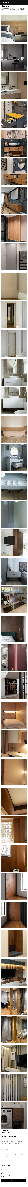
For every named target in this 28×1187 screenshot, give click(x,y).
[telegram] (10, 1136)
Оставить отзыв (5, 1165)
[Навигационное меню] (25, 2)
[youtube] (15, 1136)
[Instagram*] (5, 1136)
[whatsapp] (12, 1136)
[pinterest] (7, 1136)
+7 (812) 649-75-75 (5, 1161)
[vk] (2, 1136)
